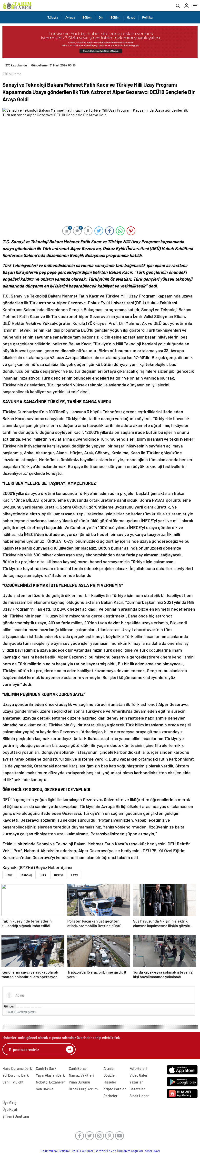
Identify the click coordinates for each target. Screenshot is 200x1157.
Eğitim (115, 17)
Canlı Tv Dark (46, 1068)
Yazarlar (136, 1082)
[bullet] (32, 1007)
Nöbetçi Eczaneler (50, 1082)
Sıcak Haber (139, 1095)
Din (101, 17)
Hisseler (109, 1082)
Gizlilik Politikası (82, 1151)
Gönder (9, 1006)
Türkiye (59, 875)
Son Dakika (44, 1089)
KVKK (112, 1151)
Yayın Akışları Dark (50, 1075)
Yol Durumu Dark (15, 1075)
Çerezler (101, 1151)
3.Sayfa (52, 17)
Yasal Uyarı (152, 1151)
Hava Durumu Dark (17, 1068)
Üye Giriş (9, 1102)
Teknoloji (26, 875)
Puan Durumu (79, 1082)
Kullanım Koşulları (130, 1151)
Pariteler (110, 1095)
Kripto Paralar (114, 1089)
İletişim (64, 1151)
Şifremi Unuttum (15, 1116)
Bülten (86, 17)
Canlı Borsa (78, 1068)
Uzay (74, 875)
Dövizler (109, 1075)
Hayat (131, 17)
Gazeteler (137, 1089)
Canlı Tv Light (13, 1082)
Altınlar (109, 1068)
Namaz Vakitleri (81, 1075)
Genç (9, 875)
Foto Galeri (138, 1068)
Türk (43, 875)
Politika (147, 17)
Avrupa (70, 17)
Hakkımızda (48, 1151)
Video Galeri (139, 1075)
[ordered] (28, 1007)
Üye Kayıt (9, 1109)
